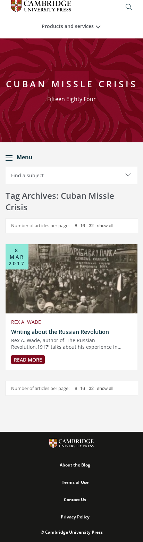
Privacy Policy (75, 517)
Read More (28, 359)
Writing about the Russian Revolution (60, 332)
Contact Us (75, 500)
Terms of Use (75, 482)
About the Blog (75, 465)
